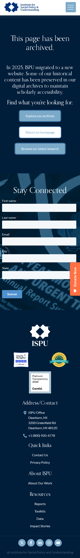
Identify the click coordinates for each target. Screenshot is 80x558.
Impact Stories (40, 526)
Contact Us (40, 455)
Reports (40, 504)
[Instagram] (49, 543)
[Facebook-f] (31, 543)
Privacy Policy (40, 462)
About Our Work (40, 483)
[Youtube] (58, 543)
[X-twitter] (22, 543)
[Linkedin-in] (40, 543)
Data (40, 518)
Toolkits (40, 511)
